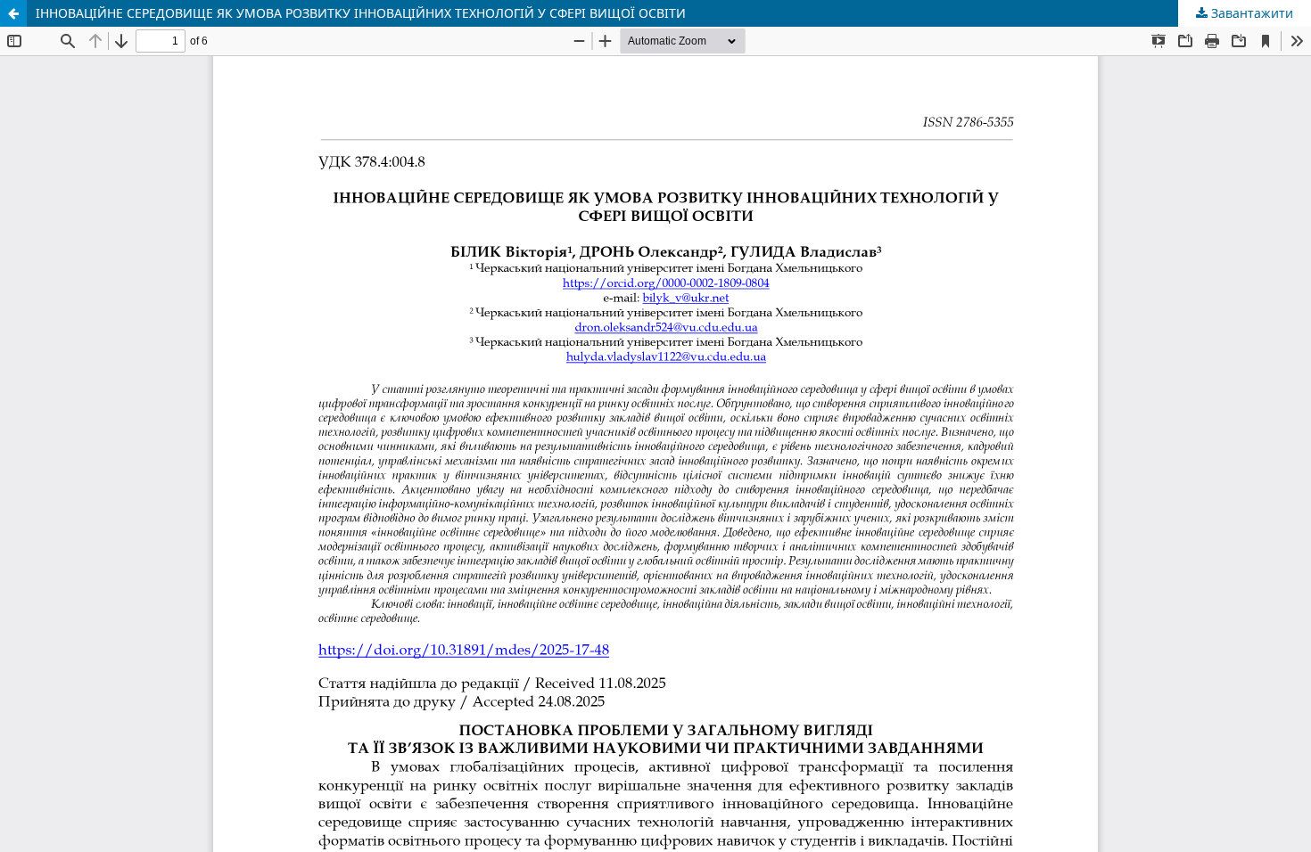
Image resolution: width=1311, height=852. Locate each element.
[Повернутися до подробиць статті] (13, 13)
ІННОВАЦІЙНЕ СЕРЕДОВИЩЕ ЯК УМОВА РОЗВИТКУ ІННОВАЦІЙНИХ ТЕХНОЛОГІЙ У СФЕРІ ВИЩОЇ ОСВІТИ (361, 12)
